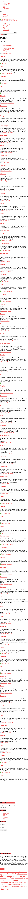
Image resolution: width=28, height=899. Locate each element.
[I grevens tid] (6, 463)
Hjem (4, 1)
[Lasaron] (5, 53)
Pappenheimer (4, 536)
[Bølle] (5, 594)
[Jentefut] (5, 142)
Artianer (2, 314)
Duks (1, 365)
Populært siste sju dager (8, 48)
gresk (12, 878)
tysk (2, 888)
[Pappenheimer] (7, 533)
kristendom (7, 880)
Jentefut (2, 145)
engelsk (16, 876)
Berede (2, 496)
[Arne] (4, 321)
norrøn (8, 882)
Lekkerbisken (4, 547)
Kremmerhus (4, 135)
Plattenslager (4, 125)
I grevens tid (4, 466)
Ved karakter (6, 49)
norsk (13, 882)
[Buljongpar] (6, 653)
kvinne (11, 880)
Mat (4, 6)
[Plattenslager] (6, 122)
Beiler (2, 516)
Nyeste (4, 44)
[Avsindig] (5, 261)
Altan (1, 775)
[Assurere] (5, 301)
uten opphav (7, 889)
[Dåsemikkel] (6, 722)
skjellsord (12, 886)
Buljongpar (3, 656)
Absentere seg (4, 106)
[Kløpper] (5, 442)
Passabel (2, 355)
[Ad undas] (6, 73)
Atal (1, 284)
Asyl (1, 765)
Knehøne (3, 233)
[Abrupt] (5, 113)
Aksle (1, 415)
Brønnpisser (6, 813)
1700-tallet (12, 872)
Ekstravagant (4, 476)
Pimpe (2, 223)
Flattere (2, 557)
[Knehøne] (5, 230)
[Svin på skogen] (7, 432)
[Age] (4, 83)
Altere (2, 686)
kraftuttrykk (2, 880)
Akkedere (3, 425)
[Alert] (4, 403)
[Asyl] (4, 762)
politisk (13, 884)
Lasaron (2, 56)
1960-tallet (13, 874)
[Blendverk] (6, 503)
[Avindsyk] (6, 291)
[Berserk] (5, 752)
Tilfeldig (5, 50)
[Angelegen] (6, 383)
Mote (4, 7)
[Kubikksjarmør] (7, 340)
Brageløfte (3, 587)
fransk (9, 878)
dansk (5, 876)
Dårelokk (3, 174)
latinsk (16, 880)
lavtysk (19, 880)
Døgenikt (3, 567)
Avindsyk (3, 294)
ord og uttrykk (5, 884)
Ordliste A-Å (6, 8)
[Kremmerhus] (6, 132)
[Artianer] (5, 311)
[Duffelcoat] (6, 483)
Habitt (2, 616)
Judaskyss (3, 696)
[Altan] (5, 772)
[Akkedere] (6, 422)
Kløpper (2, 445)
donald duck (9, 876)
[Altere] (5, 683)
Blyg (1, 745)
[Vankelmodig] (6, 250)
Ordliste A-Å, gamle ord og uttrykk (11, 893)
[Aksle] (5, 412)
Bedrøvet (3, 676)
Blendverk (3, 506)
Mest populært (6, 46)
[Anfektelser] (6, 393)
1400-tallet (2, 872)
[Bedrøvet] (5, 673)
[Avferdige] (5, 271)
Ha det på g (3, 155)
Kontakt (5, 16)
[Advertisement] (11, 790)
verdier (12, 889)
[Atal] (4, 281)
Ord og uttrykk (6, 3)
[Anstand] (5, 603)
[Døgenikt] (5, 564)
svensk (18, 886)
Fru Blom (3, 706)
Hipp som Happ (5, 243)
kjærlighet (22, 878)
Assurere (2, 304)
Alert (1, 406)
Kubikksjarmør (5, 343)
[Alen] (4, 63)
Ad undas (3, 76)
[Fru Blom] (6, 702)
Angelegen (3, 386)
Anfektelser (3, 396)
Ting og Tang (6, 4)
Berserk (2, 755)
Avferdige (3, 274)
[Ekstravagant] (6, 473)
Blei (1, 666)
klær (27, 878)
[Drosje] (5, 644)
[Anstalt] (5, 210)
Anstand (2, 606)
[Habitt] (5, 613)
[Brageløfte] (6, 584)
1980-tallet (20, 874)
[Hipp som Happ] (7, 240)
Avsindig (2, 264)
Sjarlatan (3, 626)
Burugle (2, 735)
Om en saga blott (7, 894)
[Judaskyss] (6, 693)
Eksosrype (3, 636)
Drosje (2, 647)
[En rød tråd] (6, 574)
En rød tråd (3, 577)
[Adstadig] (5, 93)
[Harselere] (6, 453)
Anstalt (2, 213)
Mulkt (2, 526)
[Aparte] (5, 330)
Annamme (3, 375)
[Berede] (5, 493)
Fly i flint (3, 165)
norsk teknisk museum (21, 882)
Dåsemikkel (3, 725)
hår (15, 878)
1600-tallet (7, 872)
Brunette (2, 193)
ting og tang (23, 886)
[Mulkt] (5, 523)
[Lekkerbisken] (7, 544)
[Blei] (4, 663)
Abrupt (2, 116)
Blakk (2, 203)
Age (1, 86)
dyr (13, 876)
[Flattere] (5, 554)
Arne (1, 324)
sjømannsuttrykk (4, 886)
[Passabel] (5, 352)
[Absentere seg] (7, 103)
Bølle (1, 597)
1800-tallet (18, 872)
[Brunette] (5, 190)
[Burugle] (5, 732)
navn (4, 882)
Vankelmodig (4, 253)
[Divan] (5, 181)
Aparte (2, 334)
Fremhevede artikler (7, 45)
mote (24, 880)
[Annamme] (6, 371)
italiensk (18, 878)
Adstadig (3, 96)
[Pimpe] (5, 220)
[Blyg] (4, 742)
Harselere (3, 456)
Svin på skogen (4, 435)
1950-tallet (5, 874)
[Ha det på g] (6, 152)
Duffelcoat (3, 486)
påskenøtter (18, 884)
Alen (1, 66)
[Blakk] (5, 200)
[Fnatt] (4, 712)
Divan (2, 184)
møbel (1, 882)
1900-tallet (23, 872)
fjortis (21, 876)
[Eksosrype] (6, 633)
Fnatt (1, 715)
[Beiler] (5, 513)
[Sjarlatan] (5, 623)
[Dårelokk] (5, 171)
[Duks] (5, 362)
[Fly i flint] (5, 162)
